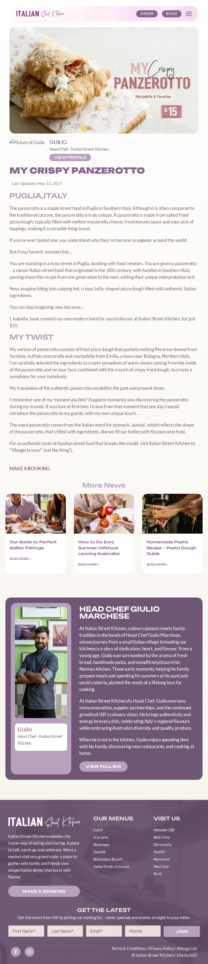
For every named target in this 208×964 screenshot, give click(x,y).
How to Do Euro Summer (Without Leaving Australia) (99, 548)
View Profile (70, 157)
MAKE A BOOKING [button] (29, 468)
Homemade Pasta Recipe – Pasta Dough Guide (171, 548)
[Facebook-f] (16, 952)
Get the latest (104, 910)
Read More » (20, 559)
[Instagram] (29, 952)
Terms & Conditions (129, 948)
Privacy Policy (161, 948)
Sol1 (193, 955)
